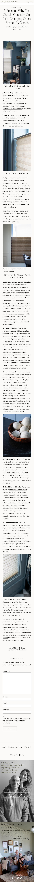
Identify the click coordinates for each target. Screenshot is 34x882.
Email (5, 703)
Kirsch (14, 95)
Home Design (17, 8)
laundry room (19, 103)
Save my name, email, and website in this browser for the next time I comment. (16, 721)
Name (5, 697)
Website (6, 709)
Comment (7, 671)
